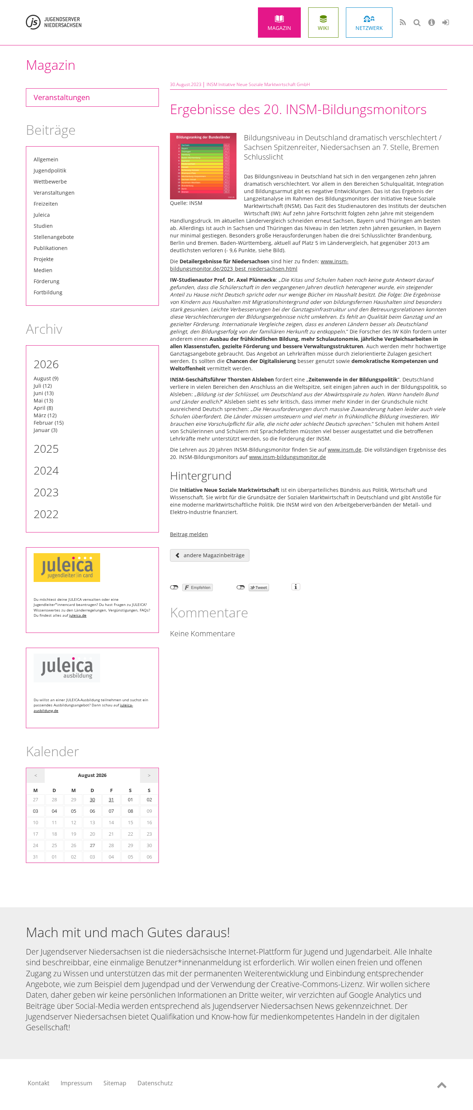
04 (54, 811)
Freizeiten (46, 203)
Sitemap (114, 1083)
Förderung (46, 281)
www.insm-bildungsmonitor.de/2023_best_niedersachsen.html (259, 265)
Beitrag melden (189, 534)
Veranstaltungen (62, 97)
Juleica (42, 214)
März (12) (45, 415)
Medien (43, 270)
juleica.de (77, 615)
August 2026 (92, 775)
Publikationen (51, 247)
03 (35, 811)
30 (92, 799)
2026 (46, 363)
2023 (46, 492)
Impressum (76, 1083)
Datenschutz (155, 1083)
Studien (43, 225)
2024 (46, 470)
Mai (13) (43, 400)
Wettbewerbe (50, 181)
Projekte (44, 259)
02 (149, 799)
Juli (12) (43, 385)
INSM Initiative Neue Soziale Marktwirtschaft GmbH (258, 84)
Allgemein (46, 159)
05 (73, 811)
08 (130, 811)
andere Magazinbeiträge (214, 555)
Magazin (279, 27)
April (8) (43, 407)
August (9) (46, 378)
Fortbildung (48, 292)
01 (130, 799)
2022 (46, 513)
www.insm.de (344, 449)
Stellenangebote (54, 236)
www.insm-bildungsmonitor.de (287, 456)
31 (111, 799)
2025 (46, 448)
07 (111, 811)
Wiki (323, 27)
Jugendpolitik (50, 170)
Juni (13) (44, 393)
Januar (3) (45, 430)
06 (92, 811)
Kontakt (39, 1083)
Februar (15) (49, 422)
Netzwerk (369, 27)
